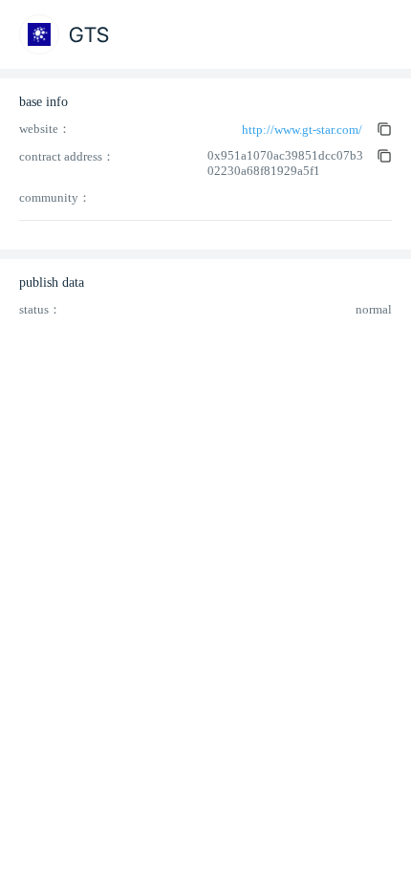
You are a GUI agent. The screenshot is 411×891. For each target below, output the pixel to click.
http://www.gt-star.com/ (302, 129)
